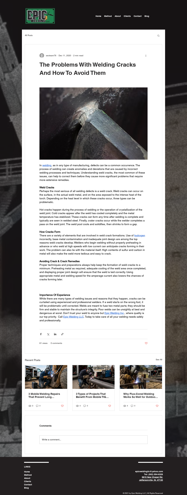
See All (159, 359)
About (27, 478)
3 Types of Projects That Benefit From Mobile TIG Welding (91, 395)
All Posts (29, 35)
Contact (28, 484)
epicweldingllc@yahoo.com (149, 471)
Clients (27, 481)
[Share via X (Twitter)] (48, 334)
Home (27, 472)
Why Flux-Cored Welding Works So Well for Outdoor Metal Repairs (139, 395)
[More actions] (146, 55)
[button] (158, 35)
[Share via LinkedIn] (55, 334)
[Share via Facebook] (40, 334)
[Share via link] (62, 334)
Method (28, 475)
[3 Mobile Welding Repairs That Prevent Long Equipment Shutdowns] (46, 377)
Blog (26, 488)
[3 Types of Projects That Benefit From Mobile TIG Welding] (93, 377)
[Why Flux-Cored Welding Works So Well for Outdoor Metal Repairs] (141, 377)
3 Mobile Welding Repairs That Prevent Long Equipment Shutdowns (44, 395)
